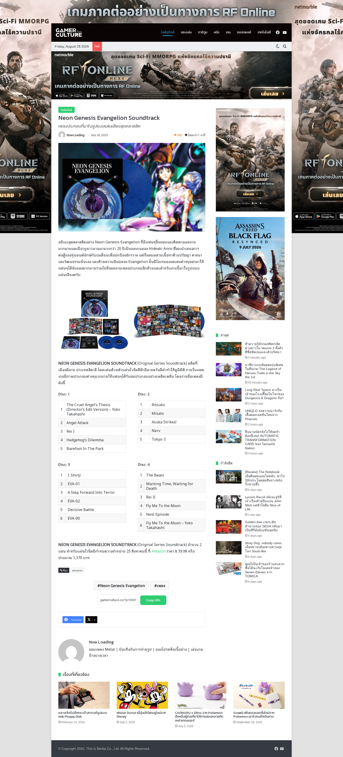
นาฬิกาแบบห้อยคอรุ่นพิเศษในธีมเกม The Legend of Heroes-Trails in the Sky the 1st (264, 371)
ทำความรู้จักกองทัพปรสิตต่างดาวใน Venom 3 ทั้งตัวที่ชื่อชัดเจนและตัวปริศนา (264, 348)
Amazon (159, 551)
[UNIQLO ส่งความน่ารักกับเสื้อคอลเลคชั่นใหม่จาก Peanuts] (229, 415)
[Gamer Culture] (69, 32)
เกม (228, 32)
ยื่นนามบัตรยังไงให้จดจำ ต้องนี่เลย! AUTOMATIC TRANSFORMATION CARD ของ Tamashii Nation (262, 440)
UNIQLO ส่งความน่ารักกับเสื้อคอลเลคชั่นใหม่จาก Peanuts (263, 415)
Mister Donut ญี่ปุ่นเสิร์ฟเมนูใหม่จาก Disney (141, 714)
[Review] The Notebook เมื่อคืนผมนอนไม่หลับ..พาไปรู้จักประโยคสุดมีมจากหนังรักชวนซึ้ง (265, 478)
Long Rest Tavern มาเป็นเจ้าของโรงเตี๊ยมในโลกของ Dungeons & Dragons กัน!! (264, 394)
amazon (77, 570)
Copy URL (153, 600)
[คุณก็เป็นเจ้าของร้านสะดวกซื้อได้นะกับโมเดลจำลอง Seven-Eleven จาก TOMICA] (229, 569)
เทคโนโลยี (264, 32)
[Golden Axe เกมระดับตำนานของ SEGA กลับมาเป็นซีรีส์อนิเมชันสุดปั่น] (229, 527)
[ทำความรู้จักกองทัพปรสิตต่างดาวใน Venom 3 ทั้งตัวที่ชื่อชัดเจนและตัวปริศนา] (229, 349)
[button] (171, 75)
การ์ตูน (202, 32)
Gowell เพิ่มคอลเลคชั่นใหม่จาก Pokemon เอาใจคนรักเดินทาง (253, 714)
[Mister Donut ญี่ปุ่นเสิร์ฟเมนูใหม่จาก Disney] (142, 695)
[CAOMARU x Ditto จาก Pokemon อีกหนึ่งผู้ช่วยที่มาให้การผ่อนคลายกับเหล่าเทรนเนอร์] (200, 695)
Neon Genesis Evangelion (122, 585)
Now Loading (75, 135)
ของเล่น (186, 32)
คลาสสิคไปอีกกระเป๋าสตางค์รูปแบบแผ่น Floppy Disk (82, 714)
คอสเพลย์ (244, 32)
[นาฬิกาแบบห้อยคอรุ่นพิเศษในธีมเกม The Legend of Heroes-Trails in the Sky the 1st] (229, 370)
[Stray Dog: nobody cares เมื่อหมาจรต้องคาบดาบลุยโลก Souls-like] (229, 548)
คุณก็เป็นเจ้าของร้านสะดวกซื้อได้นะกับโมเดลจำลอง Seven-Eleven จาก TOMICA (264, 570)
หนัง (216, 32)
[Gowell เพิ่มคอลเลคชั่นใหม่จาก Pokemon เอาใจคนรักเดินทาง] (259, 695)
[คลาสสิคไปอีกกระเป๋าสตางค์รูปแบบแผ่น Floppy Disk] (84, 695)
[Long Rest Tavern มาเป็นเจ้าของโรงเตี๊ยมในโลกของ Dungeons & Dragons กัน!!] (229, 394)
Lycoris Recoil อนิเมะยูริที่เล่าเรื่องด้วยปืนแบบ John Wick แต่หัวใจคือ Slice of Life (263, 503)
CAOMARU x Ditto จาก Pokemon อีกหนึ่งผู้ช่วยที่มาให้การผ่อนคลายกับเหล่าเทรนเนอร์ (199, 716)
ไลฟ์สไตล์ (167, 32)
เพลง (161, 585)
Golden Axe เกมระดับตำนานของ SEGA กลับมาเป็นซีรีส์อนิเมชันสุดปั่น (263, 526)
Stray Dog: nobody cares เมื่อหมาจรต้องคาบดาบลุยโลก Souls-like (263, 547)
